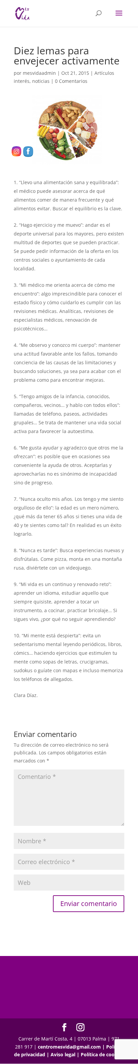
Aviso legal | (66, 1054)
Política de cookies (102, 1054)
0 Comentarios (71, 81)
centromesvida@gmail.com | (72, 1047)
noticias (41, 81)
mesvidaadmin (39, 73)
